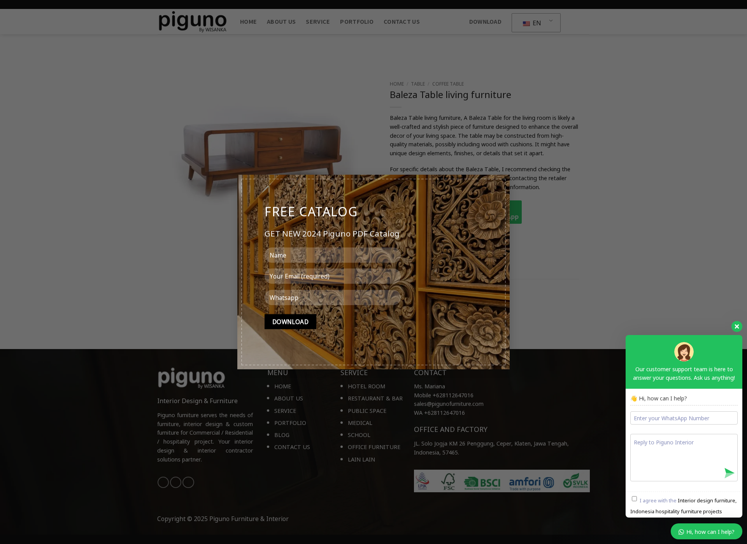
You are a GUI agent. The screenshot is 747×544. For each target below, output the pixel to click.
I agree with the (683, 505)
